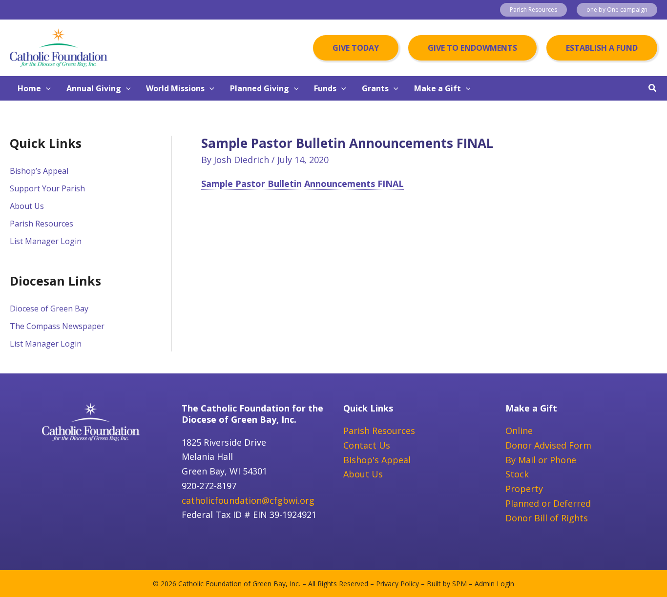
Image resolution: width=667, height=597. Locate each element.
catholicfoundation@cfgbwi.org (248, 500)
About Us (27, 206)
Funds (325, 88)
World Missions (175, 88)
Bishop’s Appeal (39, 170)
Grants (375, 88)
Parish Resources (41, 223)
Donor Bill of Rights (546, 518)
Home (29, 88)
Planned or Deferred (548, 503)
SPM (459, 583)
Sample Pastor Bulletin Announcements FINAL (302, 183)
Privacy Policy (397, 583)
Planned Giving (259, 88)
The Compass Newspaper (57, 326)
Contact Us (366, 445)
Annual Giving (93, 88)
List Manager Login (46, 241)
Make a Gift (437, 88)
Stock (517, 474)
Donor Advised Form (548, 445)
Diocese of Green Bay (49, 308)
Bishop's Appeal (377, 460)
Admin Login (494, 583)
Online (519, 430)
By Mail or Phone (540, 460)
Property (524, 488)
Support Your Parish (47, 188)
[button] (533, 10)
